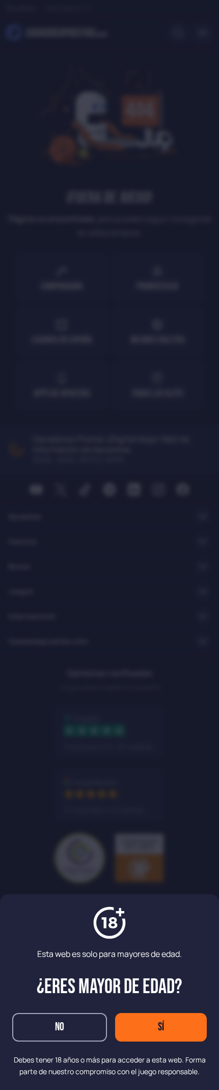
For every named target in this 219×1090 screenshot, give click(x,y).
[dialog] (109, 545)
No (59, 1027)
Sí (161, 1027)
